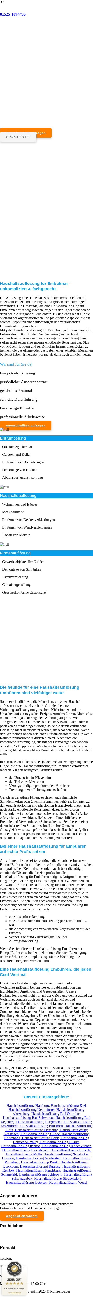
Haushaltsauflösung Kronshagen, (26, 1150)
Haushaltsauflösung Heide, (41, 1138)
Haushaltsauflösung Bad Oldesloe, (56, 1114)
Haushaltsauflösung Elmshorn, (42, 1126)
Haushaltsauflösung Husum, (60, 1142)
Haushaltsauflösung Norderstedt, (39, 1158)
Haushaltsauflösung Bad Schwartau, (29, 1118)
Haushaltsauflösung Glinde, (41, 1134)
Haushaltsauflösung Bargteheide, (40, 1122)
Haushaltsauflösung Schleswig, (41, 1174)
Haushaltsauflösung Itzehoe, (21, 1146)
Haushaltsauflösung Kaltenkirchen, (67, 1146)
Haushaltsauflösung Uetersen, (27, 1182)
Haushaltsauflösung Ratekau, (41, 1166)
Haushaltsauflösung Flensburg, (37, 1130)
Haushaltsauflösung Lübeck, (70, 1150)
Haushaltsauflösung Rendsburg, (39, 1170)
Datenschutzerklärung (15, 1238)
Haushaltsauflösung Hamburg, (29, 1105)
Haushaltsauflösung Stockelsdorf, (58, 1178)
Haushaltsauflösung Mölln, (24, 1154)
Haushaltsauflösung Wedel (68, 1182)
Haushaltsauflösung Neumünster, (32, 1110)
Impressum (8, 1234)
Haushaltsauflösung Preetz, (40, 1162)
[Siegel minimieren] (24, 1268)
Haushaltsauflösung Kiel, (69, 1105)
